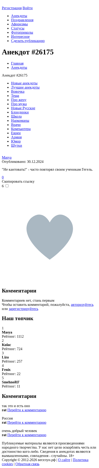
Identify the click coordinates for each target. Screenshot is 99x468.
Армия (16, 137)
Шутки (16, 145)
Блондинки (20, 112)
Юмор (16, 141)
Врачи (16, 125)
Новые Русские (23, 108)
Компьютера (21, 129)
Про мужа (19, 104)
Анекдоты (19, 16)
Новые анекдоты (24, 83)
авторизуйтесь (82, 305)
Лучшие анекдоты (25, 87)
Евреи (16, 133)
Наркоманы (20, 120)
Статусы (17, 28)
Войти (28, 8)
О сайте (64, 460)
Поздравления (22, 20)
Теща (15, 96)
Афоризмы (19, 24)
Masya (7, 157)
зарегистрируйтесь (23, 309)
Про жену (18, 100)
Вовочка (17, 91)
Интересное (20, 37)
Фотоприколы (22, 32)
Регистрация (12, 8)
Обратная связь (27, 464)
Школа (16, 116)
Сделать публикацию (28, 41)
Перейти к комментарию (26, 410)
